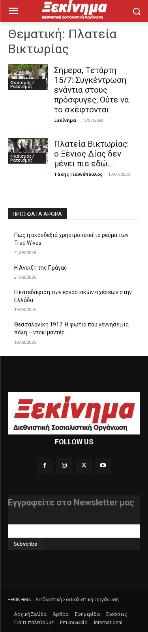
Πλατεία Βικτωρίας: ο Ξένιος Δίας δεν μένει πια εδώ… (91, 153)
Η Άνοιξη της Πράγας (40, 268)
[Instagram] (64, 465)
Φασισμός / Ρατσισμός (22, 84)
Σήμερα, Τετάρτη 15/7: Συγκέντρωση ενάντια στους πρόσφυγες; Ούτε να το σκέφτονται (91, 89)
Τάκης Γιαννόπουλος (78, 174)
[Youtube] (103, 465)
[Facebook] (44, 465)
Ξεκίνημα (65, 120)
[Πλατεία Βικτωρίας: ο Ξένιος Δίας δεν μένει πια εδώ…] (28, 151)
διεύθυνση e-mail (29, 521)
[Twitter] (84, 465)
